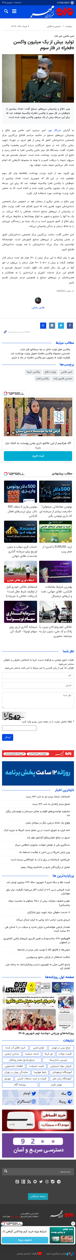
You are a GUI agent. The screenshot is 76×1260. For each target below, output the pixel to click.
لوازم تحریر (38, 1048)
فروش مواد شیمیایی (60, 1066)
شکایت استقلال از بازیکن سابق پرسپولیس (48, 957)
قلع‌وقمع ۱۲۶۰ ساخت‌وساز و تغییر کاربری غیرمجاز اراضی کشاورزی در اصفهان (36, 941)
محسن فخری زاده (63, 379)
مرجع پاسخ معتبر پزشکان (22, 1060)
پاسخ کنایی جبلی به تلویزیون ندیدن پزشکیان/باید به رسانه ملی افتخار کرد (38, 967)
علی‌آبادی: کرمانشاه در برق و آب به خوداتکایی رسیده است (40, 860)
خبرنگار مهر (55, 130)
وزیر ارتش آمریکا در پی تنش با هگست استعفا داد (44, 852)
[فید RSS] (29, 1182)
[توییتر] (41, 1182)
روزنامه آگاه (20, 1085)
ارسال (8, 737)
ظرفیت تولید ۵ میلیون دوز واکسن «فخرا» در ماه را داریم (41, 358)
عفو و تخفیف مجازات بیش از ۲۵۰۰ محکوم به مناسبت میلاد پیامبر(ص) (39, 903)
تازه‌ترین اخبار (64, 790)
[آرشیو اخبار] (23, 1182)
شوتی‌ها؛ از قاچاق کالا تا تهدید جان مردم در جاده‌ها (44, 950)
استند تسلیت (32, 1054)
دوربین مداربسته (58, 1060)
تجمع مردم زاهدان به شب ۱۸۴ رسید (51, 804)
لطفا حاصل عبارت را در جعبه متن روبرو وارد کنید (48, 722)
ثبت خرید (38, 455)
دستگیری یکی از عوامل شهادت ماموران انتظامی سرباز (42, 845)
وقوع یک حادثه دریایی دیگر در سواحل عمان (48, 823)
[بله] (52, 1182)
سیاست (68, 26)
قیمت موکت (65, 1054)
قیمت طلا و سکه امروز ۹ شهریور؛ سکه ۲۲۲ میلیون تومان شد (38, 882)
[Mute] (13, 432)
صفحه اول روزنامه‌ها (59, 977)
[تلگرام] (58, 1182)
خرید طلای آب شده (15, 1048)
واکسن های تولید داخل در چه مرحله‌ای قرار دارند (45, 350)
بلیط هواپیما (40, 1072)
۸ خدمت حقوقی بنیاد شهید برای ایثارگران (48, 912)
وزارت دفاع (50, 372)
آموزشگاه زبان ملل (61, 1079)
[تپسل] (5, 393)
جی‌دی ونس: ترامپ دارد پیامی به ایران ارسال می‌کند (43, 920)
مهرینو (8, 1079)
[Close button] (73, 1224)
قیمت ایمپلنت (36, 1066)
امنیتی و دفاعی (54, 26)
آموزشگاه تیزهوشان (62, 1072)
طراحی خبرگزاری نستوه (56, 1254)
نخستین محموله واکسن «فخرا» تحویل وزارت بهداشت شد (40, 354)
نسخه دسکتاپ (38, 1196)
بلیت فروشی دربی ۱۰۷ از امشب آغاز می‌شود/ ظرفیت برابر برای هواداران (38, 892)
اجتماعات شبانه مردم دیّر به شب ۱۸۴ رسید (48, 797)
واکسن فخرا (42, 379)
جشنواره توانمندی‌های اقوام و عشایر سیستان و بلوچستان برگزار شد (38, 813)
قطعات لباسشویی (14, 1066)
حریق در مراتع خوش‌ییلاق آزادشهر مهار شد (48, 838)
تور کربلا (49, 1054)
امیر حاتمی (66, 372)
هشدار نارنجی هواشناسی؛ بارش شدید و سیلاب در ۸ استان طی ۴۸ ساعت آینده (37, 929)
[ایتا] (17, 1182)
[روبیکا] (34, 1182)
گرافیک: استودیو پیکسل (27, 1254)
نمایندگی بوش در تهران (16, 1072)
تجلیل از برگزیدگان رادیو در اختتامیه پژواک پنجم (45, 867)
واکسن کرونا (33, 372)
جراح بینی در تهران (61, 1048)
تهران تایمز (56, 1085)
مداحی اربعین (11, 1054)
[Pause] (7, 432)
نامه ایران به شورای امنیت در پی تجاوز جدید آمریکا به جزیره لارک (37, 830)
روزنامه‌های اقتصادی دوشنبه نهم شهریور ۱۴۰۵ (45, 1033)
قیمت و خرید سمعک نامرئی (31, 1079)
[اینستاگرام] (46, 1182)
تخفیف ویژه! (25, 1240)
